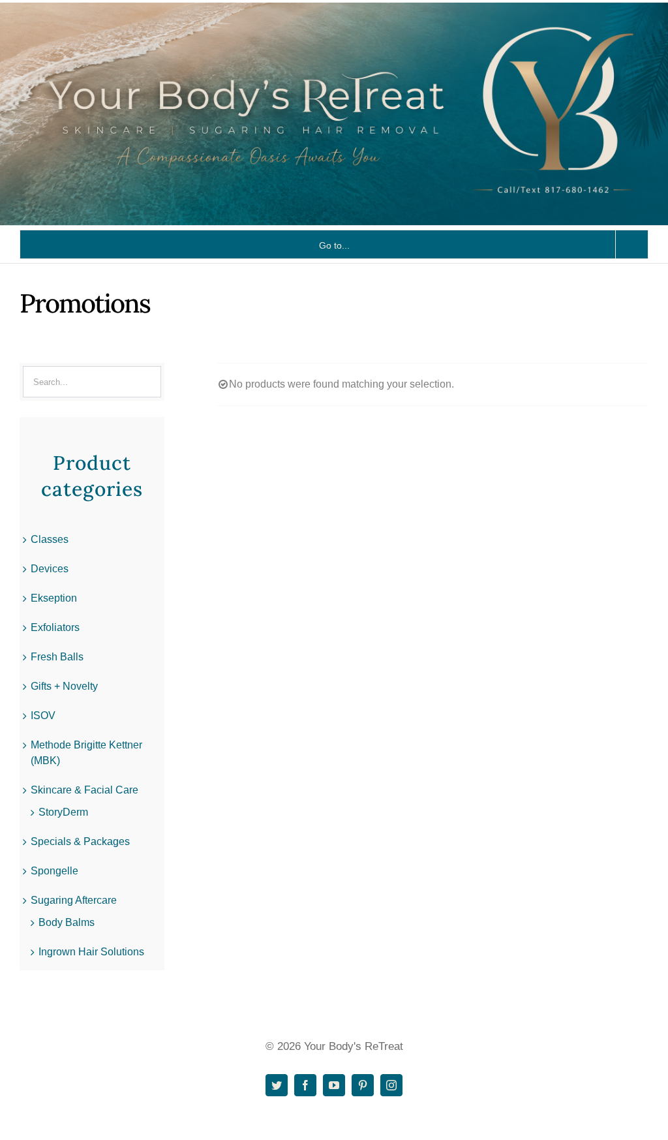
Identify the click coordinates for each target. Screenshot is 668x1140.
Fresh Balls (57, 656)
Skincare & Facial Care (84, 789)
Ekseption (54, 598)
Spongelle (54, 870)
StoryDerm (63, 812)
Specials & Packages (80, 841)
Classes (49, 539)
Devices (49, 568)
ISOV (43, 715)
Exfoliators (55, 627)
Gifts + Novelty (64, 686)
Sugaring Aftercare (74, 900)
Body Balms (66, 922)
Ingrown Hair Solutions (91, 951)
